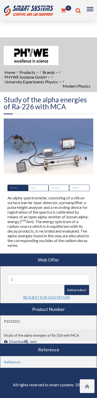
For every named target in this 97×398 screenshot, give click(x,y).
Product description (13, 187)
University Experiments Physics (31, 81)
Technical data (33, 187)
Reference (12, 362)
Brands (49, 72)
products (27, 72)
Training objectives (75, 187)
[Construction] (28, 10)
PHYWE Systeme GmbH (25, 77)
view (33, 341)
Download (16, 341)
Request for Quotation (46, 297)
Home (9, 72)
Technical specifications (55, 187)
